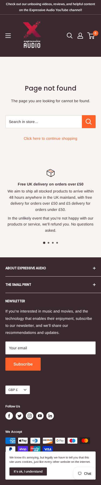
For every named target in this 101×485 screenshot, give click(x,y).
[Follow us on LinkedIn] (50, 416)
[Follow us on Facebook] (9, 416)
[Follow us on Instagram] (29, 416)
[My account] (80, 36)
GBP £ (13, 390)
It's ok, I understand (28, 471)
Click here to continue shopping (50, 138)
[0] (91, 35)
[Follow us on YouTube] (40, 416)
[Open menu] (8, 36)
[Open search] (70, 36)
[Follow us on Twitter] (19, 416)
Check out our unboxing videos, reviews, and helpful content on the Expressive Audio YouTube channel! (50, 7)
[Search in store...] (89, 121)
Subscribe (23, 364)
